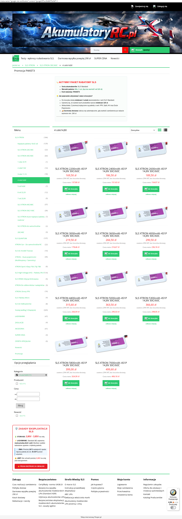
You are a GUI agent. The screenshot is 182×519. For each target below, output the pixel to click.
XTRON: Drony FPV (22, 291)
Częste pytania (97, 488)
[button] (71, 194)
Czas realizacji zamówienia (24, 484)
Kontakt (146, 494)
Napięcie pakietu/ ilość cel (28, 143)
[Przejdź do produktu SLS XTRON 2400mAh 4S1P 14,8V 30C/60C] (111, 151)
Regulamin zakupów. (152, 484)
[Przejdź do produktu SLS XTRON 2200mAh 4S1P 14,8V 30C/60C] (71, 151)
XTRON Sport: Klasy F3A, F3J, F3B (28, 266)
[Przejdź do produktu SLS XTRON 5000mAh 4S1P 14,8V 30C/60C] (111, 281)
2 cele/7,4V (22, 168)
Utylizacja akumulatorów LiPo (52, 497)
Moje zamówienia (125, 488)
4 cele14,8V (22, 180)
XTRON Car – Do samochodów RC (28, 244)
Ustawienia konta (125, 494)
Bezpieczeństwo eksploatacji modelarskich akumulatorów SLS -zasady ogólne (51, 503)
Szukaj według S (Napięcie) (25, 310)
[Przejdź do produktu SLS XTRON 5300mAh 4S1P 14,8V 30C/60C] (151, 281)
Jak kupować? (97, 484)
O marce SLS (70, 484)
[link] (31, 375)
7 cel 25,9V (22, 198)
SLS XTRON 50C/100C (26, 210)
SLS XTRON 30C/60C (25, 156)
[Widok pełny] (165, 130)
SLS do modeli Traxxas (24, 251)
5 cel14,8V (21, 186)
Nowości (18, 347)
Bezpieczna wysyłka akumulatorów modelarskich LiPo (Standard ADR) (51, 491)
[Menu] (177, 489)
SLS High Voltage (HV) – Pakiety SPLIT (30, 272)
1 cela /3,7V (22, 162)
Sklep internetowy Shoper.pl (91, 517)
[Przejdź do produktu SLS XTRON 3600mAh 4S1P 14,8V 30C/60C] (111, 216)
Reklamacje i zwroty (21, 501)
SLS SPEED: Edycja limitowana (26, 279)
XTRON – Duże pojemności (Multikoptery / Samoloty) (25, 258)
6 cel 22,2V (22, 192)
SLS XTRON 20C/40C (25, 150)
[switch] (173, 507)
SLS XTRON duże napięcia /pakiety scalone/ (31, 218)
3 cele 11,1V (22, 174)
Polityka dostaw (19, 488)
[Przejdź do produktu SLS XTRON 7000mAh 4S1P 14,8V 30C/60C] (111, 346)
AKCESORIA (19, 328)
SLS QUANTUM (21, 238)
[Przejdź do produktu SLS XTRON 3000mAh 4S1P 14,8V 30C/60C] (71, 216)
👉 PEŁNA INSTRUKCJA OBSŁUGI (31, 466)
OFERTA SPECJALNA (23, 341)
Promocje (19, 353)
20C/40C (21, 232)
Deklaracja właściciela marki (77, 497)
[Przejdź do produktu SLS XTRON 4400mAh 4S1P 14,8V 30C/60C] (71, 281)
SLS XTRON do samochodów (29, 226)
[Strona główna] (91, 29)
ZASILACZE (19, 322)
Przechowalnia (123, 491)
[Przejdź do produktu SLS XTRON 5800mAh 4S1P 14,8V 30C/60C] (71, 346)
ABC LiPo (68, 494)
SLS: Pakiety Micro (22, 297)
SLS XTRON (19, 137)
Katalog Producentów (152, 497)
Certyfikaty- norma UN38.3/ (51, 484)
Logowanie (122, 484)
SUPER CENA (20, 335)
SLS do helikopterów (23, 304)
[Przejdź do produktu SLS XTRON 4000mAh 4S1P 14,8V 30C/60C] (151, 216)
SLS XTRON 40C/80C (25, 204)
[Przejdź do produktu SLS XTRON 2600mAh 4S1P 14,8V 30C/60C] (151, 151)
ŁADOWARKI (20, 316)
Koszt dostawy (18, 497)
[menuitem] (37, 58)
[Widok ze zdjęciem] (159, 130)
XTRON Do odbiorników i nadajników (29, 285)
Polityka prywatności (100, 491)
